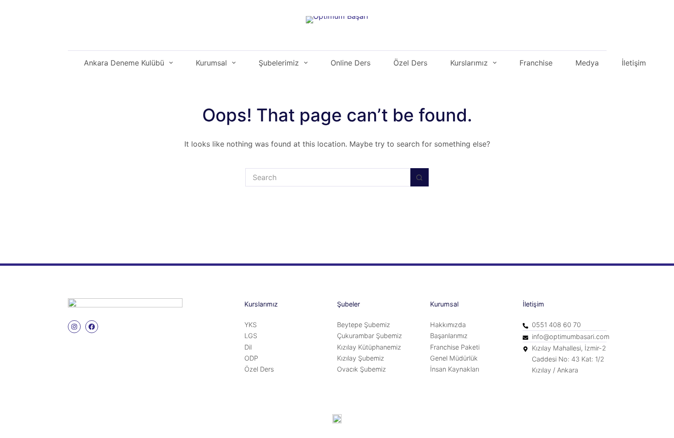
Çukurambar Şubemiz (369, 335)
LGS (250, 335)
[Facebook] (91, 326)
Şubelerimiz (279, 62)
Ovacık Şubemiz (361, 369)
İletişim (634, 62)
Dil (248, 347)
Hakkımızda (448, 324)
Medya (587, 62)
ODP (251, 358)
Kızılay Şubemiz (360, 358)
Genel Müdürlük (454, 358)
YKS (250, 324)
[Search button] (419, 177)
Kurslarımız (469, 62)
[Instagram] (74, 326)
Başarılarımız (449, 335)
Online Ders (350, 62)
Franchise (535, 62)
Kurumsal (211, 62)
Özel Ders (410, 62)
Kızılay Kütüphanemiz (369, 347)
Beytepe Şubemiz (363, 324)
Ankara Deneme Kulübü (124, 62)
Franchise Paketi (455, 347)
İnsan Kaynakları (454, 369)
